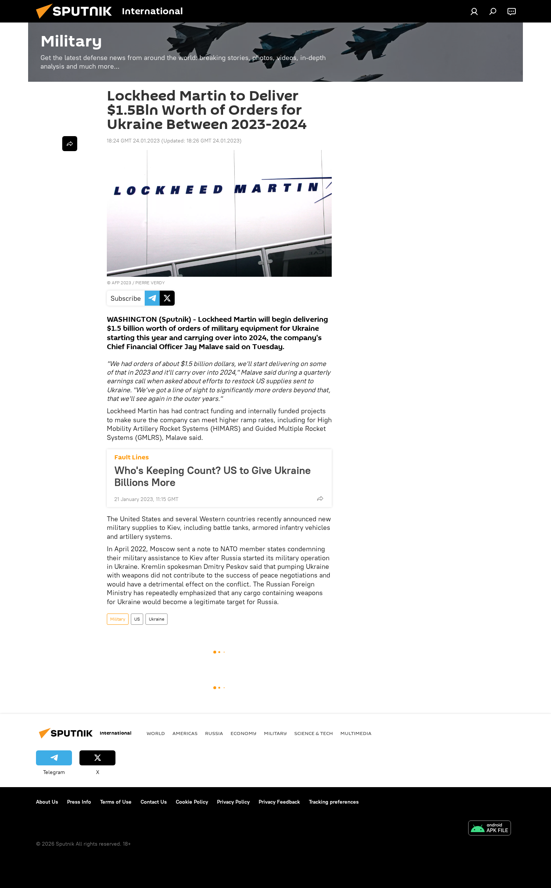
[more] (320, 498)
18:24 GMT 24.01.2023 (133, 140)
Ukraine (156, 619)
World (156, 733)
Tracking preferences (334, 801)
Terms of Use (116, 801)
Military (117, 619)
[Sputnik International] (77, 20)
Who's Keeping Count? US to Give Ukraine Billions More (212, 476)
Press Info (79, 801)
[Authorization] (474, 11)
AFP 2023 (121, 282)
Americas (185, 733)
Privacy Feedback (279, 801)
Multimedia (355, 733)
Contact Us (154, 801)
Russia (214, 733)
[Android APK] (489, 828)
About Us (47, 801)
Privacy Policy (233, 801)
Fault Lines (131, 457)
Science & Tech (313, 733)
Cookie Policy (192, 801)
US (137, 619)
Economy (243, 733)
